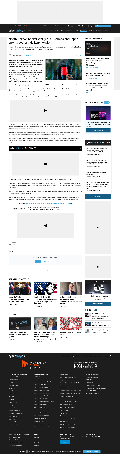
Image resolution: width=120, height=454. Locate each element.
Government (83, 30)
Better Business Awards (40, 418)
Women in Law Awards (92, 374)
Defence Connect (13, 393)
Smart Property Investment (16, 413)
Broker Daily (12, 388)
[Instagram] (96, 437)
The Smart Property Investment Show (96, 388)
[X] (93, 437)
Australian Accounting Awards (42, 381)
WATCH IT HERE (93, 68)
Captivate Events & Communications (19, 442)
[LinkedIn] (90, 437)
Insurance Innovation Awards (68, 399)
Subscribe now (98, 304)
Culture (91, 30)
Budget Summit (64, 374)
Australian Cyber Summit (41, 398)
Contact (36, 442)
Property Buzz (12, 408)
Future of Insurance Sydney (67, 396)
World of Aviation (13, 424)
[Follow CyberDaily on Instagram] (79, 26)
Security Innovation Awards (67, 418)
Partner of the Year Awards (67, 407)
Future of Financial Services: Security (70, 393)
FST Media (11, 396)
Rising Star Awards (65, 416)
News (50, 30)
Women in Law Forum (92, 377)
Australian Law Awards (40, 404)
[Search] (110, 30)
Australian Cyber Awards (41, 396)
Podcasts (98, 30)
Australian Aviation (14, 385)
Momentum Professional (93, 393)
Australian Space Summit (41, 412)
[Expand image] (47, 78)
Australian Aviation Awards (41, 387)
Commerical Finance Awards (68, 377)
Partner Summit (64, 410)
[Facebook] (86, 437)
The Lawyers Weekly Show (93, 385)
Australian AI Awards (40, 384)
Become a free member (103, 26)
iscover (105, 31)
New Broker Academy (66, 404)
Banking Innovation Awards (41, 415)
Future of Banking (65, 387)
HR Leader (11, 399)
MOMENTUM (21, 26)
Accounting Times (13, 379)
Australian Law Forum (40, 407)
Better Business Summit (40, 421)
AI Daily (11, 382)
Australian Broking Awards (41, 393)
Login (91, 26)
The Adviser (12, 419)
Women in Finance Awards (67, 424)
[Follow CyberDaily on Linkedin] (72, 26)
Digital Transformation (67, 30)
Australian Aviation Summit (41, 390)
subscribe (54, 26)
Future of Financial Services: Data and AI (71, 390)
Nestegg (11, 405)
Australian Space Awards (41, 410)
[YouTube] (99, 437)
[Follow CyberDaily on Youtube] (82, 26)
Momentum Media (14, 440)
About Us (36, 437)
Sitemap (36, 445)
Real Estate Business (14, 410)
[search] (110, 356)
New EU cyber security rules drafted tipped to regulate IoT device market (48, 203)
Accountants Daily (14, 377)
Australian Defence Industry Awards (44, 401)
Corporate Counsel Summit (67, 380)
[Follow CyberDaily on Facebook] (68, 26)
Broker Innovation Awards (41, 424)
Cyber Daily (12, 391)
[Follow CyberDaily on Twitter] (75, 26)
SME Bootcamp (64, 421)
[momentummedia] (34, 364)
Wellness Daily (13, 422)
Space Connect (13, 416)
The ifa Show (89, 382)
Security (56, 30)
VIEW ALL (78, 148)
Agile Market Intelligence (15, 445)
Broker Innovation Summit (41, 427)
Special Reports (97, 102)
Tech (76, 30)
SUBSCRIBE (65, 442)
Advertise (37, 440)
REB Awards (63, 413)
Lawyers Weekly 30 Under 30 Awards (70, 402)
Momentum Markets (14, 437)
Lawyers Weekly (13, 402)
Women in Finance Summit (67, 427)
